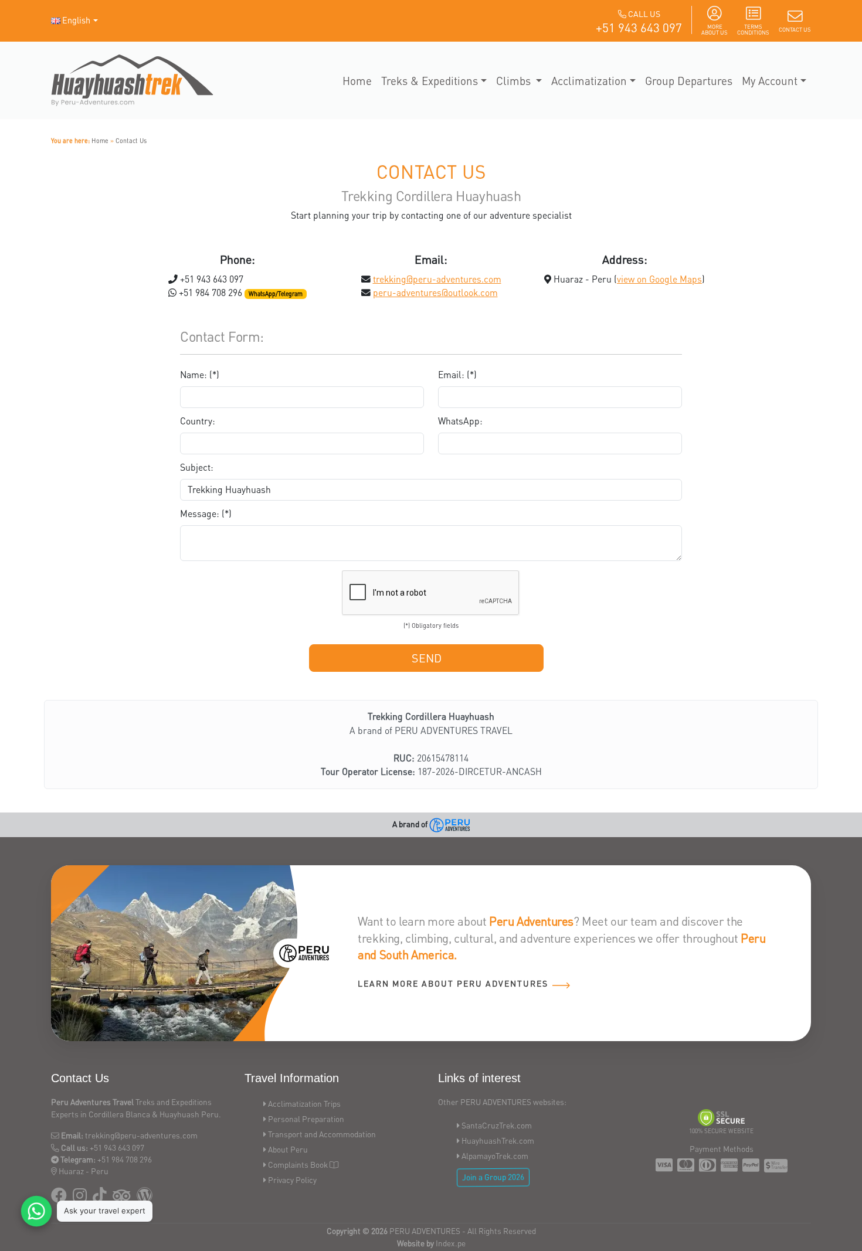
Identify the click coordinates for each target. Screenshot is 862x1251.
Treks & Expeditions (429, 80)
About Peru (288, 1149)
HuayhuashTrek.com (497, 1140)
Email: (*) (457, 374)
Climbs (515, 80)
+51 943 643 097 (639, 27)
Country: (197, 421)
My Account (769, 80)
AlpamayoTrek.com (494, 1156)
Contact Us (131, 141)
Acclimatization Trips (304, 1104)
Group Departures (688, 80)
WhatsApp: (460, 421)
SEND (427, 658)
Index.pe (451, 1243)
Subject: (196, 467)
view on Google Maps (659, 279)
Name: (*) (199, 374)
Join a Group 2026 (493, 1176)
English (76, 20)
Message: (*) (206, 513)
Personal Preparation (306, 1119)
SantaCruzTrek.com (496, 1125)
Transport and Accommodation (322, 1134)
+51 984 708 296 (124, 1159)
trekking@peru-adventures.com (437, 279)
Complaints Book (298, 1165)
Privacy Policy (292, 1180)
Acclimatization (589, 80)
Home (357, 80)
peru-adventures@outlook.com (435, 292)
